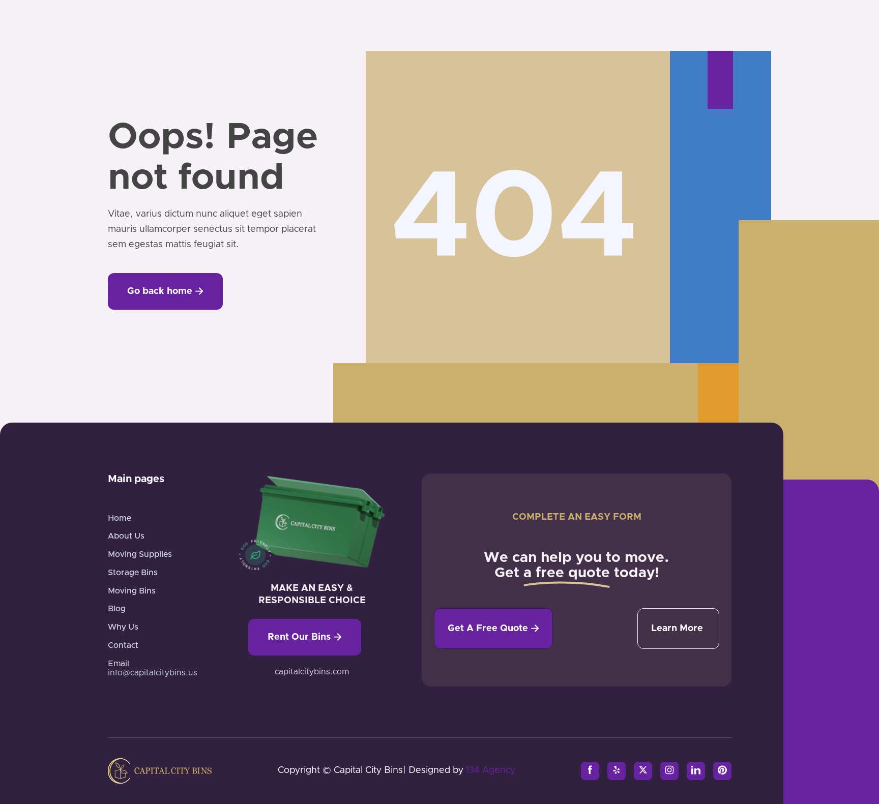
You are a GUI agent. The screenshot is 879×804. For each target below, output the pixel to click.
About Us (126, 536)
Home (119, 518)
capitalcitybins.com (312, 672)
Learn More (677, 628)
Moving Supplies (140, 554)
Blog (117, 609)
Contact (123, 645)
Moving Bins (132, 591)
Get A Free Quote (493, 628)
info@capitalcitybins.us (152, 673)
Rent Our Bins (305, 637)
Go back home (165, 291)
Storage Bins (133, 573)
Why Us (123, 627)
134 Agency (490, 770)
